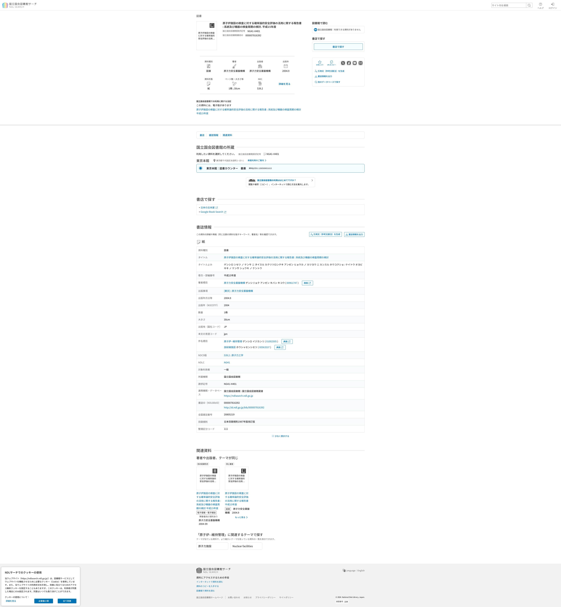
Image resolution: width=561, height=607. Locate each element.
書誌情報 (213, 135)
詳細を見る (284, 84)
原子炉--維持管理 (233, 341)
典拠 (306, 282)
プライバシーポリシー (265, 597)
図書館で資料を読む (205, 590)
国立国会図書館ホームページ (209, 597)
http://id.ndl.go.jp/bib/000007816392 (244, 407)
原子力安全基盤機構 (234, 282)
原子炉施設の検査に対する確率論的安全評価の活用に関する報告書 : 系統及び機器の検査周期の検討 (276, 257)
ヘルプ (540, 7)
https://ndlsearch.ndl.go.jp (238, 395)
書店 (202, 135)
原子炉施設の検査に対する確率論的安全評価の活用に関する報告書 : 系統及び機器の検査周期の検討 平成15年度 (208, 500)
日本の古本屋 (208, 207)
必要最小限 (44, 600)
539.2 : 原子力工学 (233, 355)
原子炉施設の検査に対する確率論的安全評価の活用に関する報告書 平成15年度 (236, 498)
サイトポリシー (286, 597)
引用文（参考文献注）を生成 (331, 70)
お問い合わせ (234, 597)
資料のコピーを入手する (207, 586)
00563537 (264, 347)
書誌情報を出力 (325, 76)
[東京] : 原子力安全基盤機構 (238, 291)
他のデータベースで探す (329, 81)
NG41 (227, 362)
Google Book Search (212, 211)
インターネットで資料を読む (209, 581)
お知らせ (248, 597)
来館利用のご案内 (256, 160)
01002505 (271, 341)
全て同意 (67, 600)
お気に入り (319, 65)
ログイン (553, 7)
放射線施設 (230, 347)
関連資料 (227, 135)
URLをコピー (331, 65)
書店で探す (338, 46)
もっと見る (240, 517)
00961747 (292, 282)
